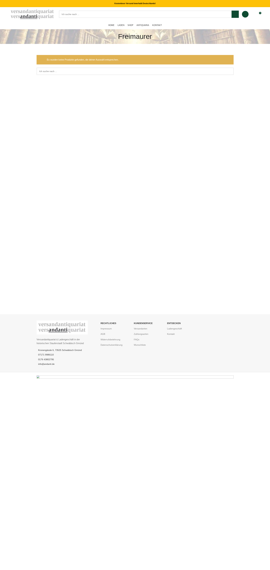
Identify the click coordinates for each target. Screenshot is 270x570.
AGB (103, 334)
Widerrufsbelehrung (110, 339)
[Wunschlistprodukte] (253, 14)
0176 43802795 (46, 359)
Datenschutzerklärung (111, 345)
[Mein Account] (245, 14)
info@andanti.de (46, 364)
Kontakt (171, 334)
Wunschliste (140, 345)
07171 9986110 (46, 354)
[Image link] (62, 327)
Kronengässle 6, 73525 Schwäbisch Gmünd (60, 350)
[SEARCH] (235, 14)
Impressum (106, 328)
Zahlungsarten (141, 334)
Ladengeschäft (174, 328)
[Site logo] (32, 14)
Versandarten (140, 328)
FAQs (136, 339)
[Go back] (114, 36)
